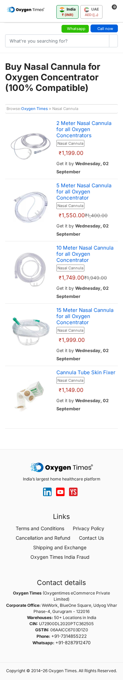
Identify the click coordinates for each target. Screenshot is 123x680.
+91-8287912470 (73, 642)
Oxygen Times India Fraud (60, 557)
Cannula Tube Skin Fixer (85, 372)
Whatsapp (76, 28)
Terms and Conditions (40, 528)
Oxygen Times (34, 108)
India (69, 12)
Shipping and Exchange (59, 547)
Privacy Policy (88, 528)
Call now (105, 28)
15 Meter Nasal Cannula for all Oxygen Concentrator (84, 316)
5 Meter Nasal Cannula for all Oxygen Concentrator (83, 191)
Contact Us (91, 538)
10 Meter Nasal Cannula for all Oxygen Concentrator (84, 253)
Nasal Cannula (70, 143)
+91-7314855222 (69, 636)
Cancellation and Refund (43, 538)
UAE (92, 12)
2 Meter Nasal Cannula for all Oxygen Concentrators (83, 129)
